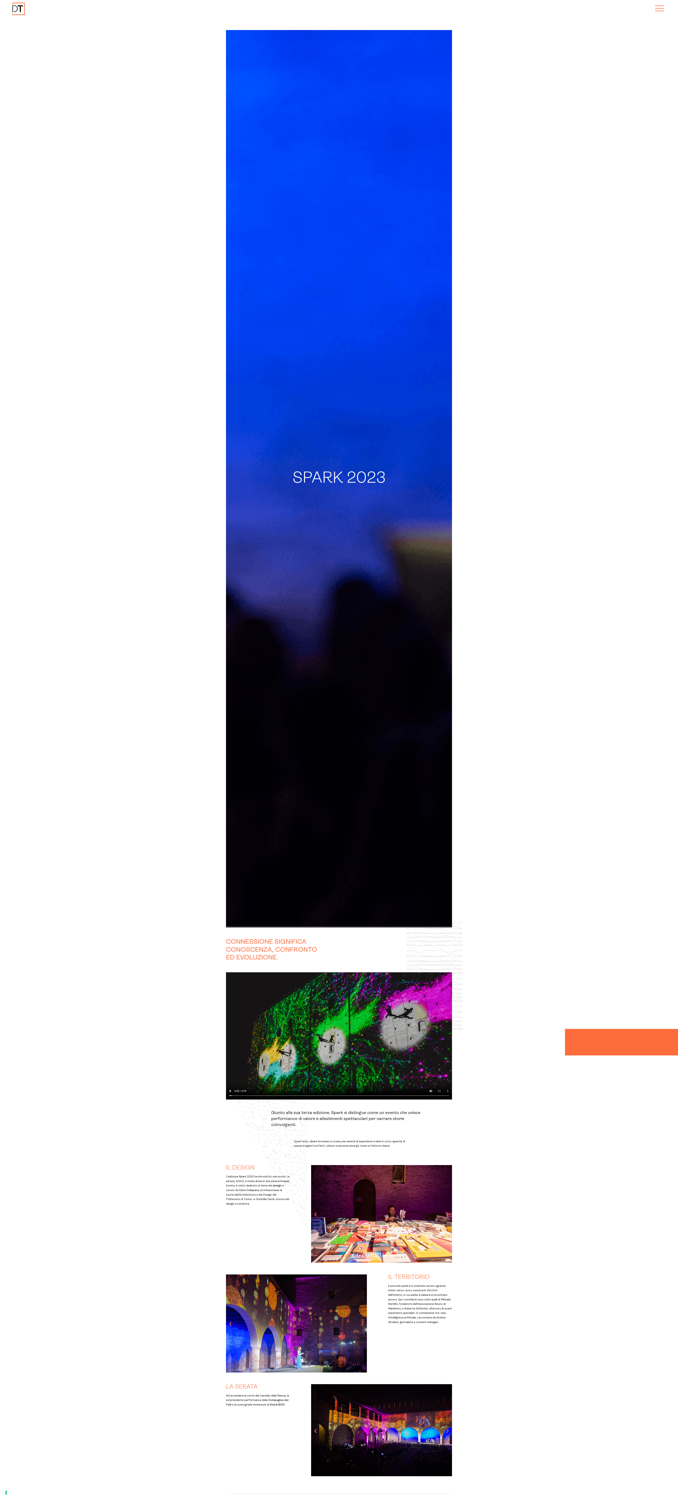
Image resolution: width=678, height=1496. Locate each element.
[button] (315, 1214)
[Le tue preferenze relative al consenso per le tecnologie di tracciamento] (6, 1492)
